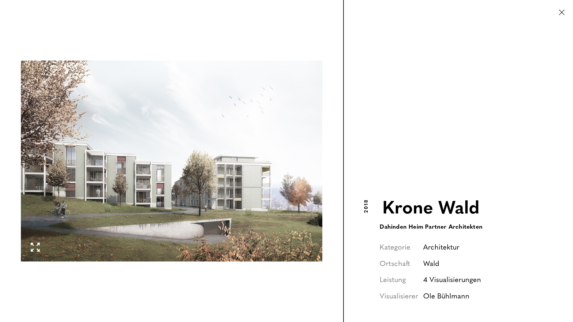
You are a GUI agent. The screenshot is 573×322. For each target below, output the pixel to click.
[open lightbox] (171, 161)
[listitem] (172, 161)
